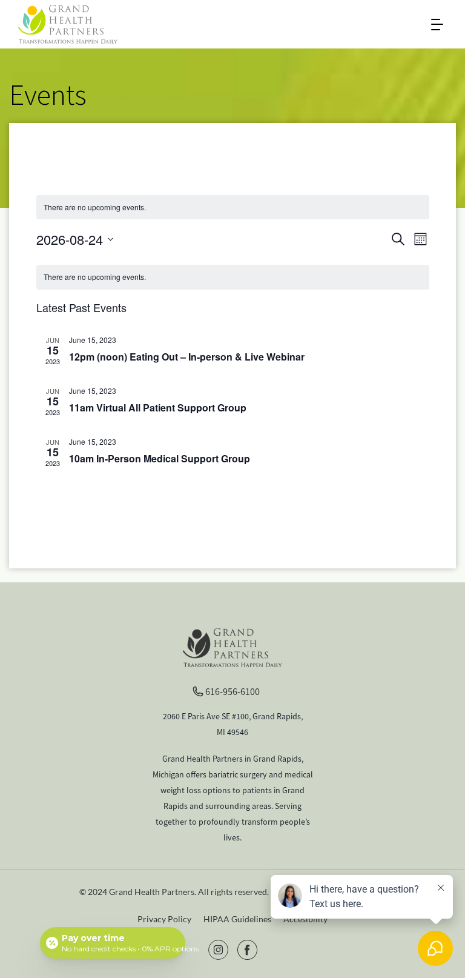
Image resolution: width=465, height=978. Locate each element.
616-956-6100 (232, 691)
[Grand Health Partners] (67, 23)
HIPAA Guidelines (237, 919)
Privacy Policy (164, 919)
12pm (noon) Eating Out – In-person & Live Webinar (187, 357)
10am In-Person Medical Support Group (159, 458)
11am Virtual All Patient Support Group (157, 407)
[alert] (232, 277)
